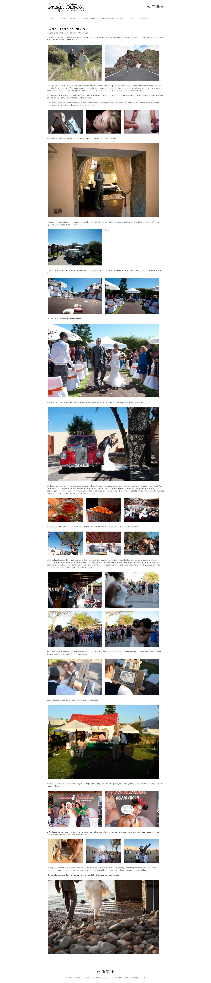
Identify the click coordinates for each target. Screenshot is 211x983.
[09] (75, 295)
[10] (131, 295)
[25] (131, 677)
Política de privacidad (95, 977)
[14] (103, 510)
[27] (75, 809)
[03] (66, 122)
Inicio (52, 18)
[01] (75, 62)
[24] (75, 677)
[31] (141, 851)
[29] (66, 851)
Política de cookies (115, 977)
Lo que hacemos (90, 18)
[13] (66, 510)
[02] (131, 62)
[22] (75, 628)
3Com (142, 977)
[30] (103, 851)
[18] (141, 543)
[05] (141, 122)
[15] (141, 510)
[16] (66, 543)
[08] (131, 247)
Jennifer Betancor (68, 18)
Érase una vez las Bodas (113, 18)
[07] (75, 247)
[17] (103, 543)
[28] (131, 809)
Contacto (143, 18)
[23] (131, 628)
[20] (75, 590)
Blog (131, 18)
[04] (103, 122)
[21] (131, 590)
